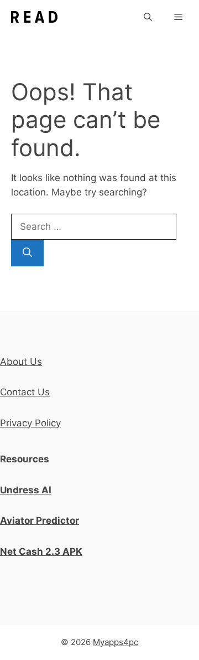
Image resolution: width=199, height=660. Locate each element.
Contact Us (25, 392)
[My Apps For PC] (34, 17)
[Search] (27, 253)
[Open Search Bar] (148, 17)
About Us (21, 361)
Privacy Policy (30, 423)
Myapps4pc (115, 642)
